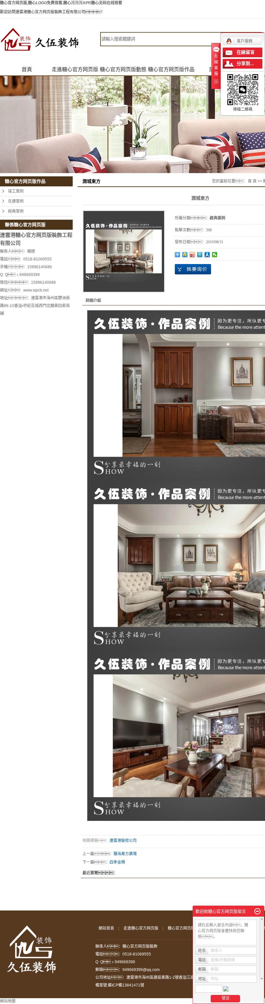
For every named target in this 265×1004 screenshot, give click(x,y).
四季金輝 (117, 862)
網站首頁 (106, 928)
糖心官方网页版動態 (123, 69)
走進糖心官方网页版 (75, 69)
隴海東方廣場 (125, 854)
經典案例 (16, 211)
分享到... (245, 63)
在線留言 (246, 52)
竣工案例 (16, 191)
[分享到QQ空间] (185, 254)
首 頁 (252, 181)
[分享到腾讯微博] (200, 254)
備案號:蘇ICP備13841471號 (119, 985)
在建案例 (16, 201)
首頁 (27, 69)
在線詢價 (193, 269)
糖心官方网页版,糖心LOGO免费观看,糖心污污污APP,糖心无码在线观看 (61, 3)
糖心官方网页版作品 (171, 69)
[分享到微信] (214, 254)
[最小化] (257, 911)
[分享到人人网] (207, 254)
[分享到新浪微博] (192, 254)
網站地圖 (8, 1001)
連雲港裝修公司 (123, 840)
